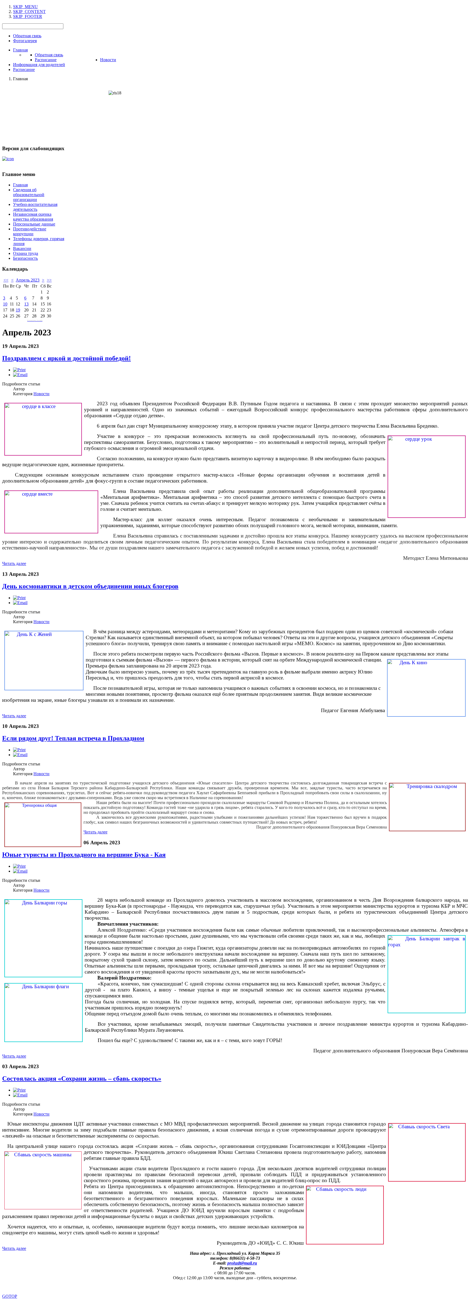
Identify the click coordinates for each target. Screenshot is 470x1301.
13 (26, 304)
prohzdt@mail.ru (242, 1263)
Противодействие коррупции (29, 231)
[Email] (20, 374)
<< (6, 280)
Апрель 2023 (27, 280)
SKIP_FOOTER (27, 16)
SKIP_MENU (25, 6)
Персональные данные (34, 224)
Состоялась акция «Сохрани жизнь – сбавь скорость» (81, 1078)
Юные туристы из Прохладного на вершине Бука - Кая (84, 854)
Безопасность (25, 258)
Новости (41, 393)
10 (5, 304)
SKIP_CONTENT (29, 11)
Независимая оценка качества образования (33, 216)
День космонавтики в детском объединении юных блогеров (90, 586)
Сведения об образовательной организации (28, 194)
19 (18, 310)
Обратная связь (27, 35)
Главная (20, 185)
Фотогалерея (25, 40)
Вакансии (22, 248)
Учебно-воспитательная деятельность (35, 207)
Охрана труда (25, 253)
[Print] (19, 369)
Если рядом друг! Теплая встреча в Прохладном (73, 738)
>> (49, 280)
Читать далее (14, 563)
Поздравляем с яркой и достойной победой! (66, 358)
